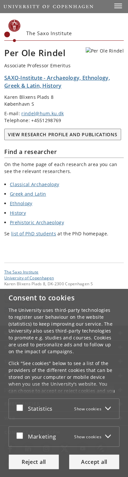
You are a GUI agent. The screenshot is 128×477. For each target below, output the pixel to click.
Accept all (94, 462)
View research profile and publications (62, 134)
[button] (118, 6)
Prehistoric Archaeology (37, 222)
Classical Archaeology (34, 184)
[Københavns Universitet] (12, 31)
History (18, 213)
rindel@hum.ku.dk (42, 113)
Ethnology (21, 203)
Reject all (34, 462)
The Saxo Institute (21, 271)
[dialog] (64, 383)
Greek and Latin (28, 194)
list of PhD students (33, 233)
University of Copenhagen (29, 277)
